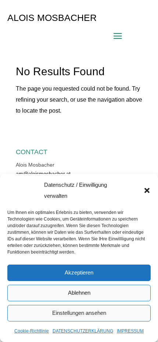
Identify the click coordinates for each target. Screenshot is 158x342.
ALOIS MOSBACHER (52, 17)
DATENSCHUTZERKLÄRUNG (83, 331)
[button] (147, 190)
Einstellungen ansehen (79, 313)
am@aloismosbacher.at (43, 174)
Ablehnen (79, 293)
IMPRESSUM (130, 331)
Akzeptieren (79, 272)
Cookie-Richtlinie (31, 331)
